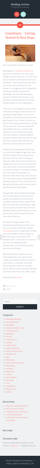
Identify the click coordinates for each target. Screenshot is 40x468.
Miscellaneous (10, 360)
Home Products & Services (14, 351)
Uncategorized (10, 386)
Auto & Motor (10, 325)
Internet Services (11, 354)
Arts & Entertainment (12, 322)
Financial (9, 337)
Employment (10, 334)
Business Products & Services (15, 328)
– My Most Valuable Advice (14, 415)
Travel (8, 383)
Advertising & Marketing (13, 319)
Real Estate (9, 369)
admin (8, 289)
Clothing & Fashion (12, 331)
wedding (8, 392)
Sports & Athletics (11, 377)
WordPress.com (26, 464)
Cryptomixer (14, 446)
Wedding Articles (20, 4)
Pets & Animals (10, 366)
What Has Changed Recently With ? (17, 406)
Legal (7, 357)
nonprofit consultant (23, 71)
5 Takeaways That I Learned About (17, 412)
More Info (18, 277)
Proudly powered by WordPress (19, 461)
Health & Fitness (11, 345)
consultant (7, 231)
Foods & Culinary (11, 340)
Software (9, 374)
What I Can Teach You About (15, 409)
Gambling (9, 342)
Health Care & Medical (13, 348)
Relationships (10, 371)
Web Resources (11, 389)
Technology (9, 380)
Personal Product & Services (15, 363)
